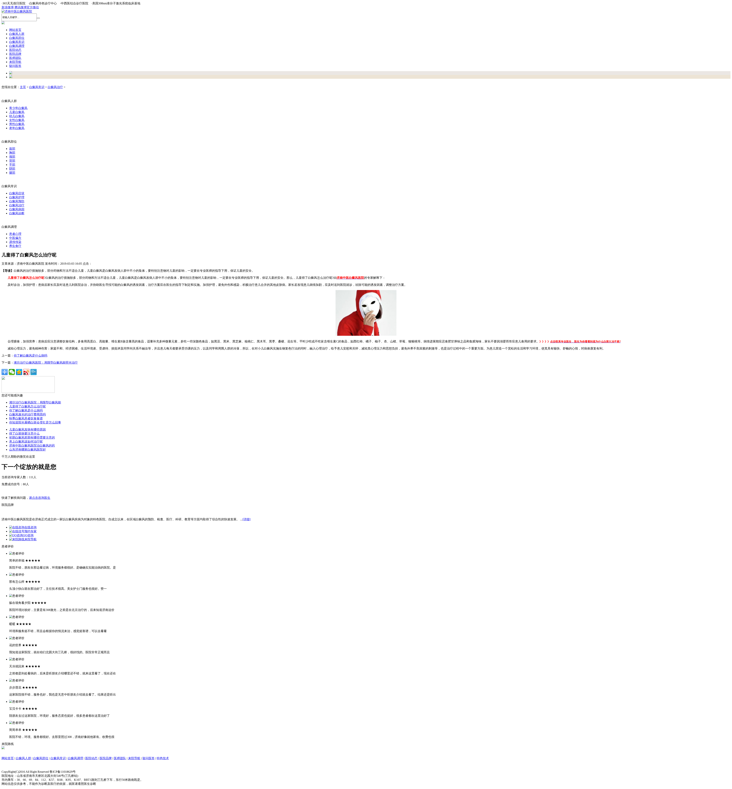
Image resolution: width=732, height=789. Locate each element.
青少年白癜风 (18, 108)
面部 (12, 148)
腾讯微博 (20, 7)
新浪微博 (8, 7)
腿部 (12, 172)
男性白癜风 (16, 124)
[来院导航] (3, 748)
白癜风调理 (75, 758)
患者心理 (15, 233)
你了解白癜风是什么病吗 (30, 355)
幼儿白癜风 (16, 116)
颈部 (12, 156)
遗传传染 (15, 241)
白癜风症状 (16, 193)
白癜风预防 (16, 201)
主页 (23, 87)
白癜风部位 (40, 758)
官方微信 (33, 7)
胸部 (12, 152)
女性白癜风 (16, 120)
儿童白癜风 (16, 112)
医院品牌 (106, 758)
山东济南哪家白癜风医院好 (27, 449)
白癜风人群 (23, 758)
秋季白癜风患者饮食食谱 (26, 418)
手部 (12, 164)
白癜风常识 (36, 87)
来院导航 (30, 539)
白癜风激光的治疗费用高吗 (27, 414)
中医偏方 (15, 237)
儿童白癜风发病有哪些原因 (27, 429)
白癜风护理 (16, 197)
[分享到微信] (12, 372)
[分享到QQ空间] (19, 372)
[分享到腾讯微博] (33, 372)
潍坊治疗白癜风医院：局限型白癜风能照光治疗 (46, 362)
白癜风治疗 (55, 87)
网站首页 (15, 29)
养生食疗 (15, 245)
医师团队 (120, 758)
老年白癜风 (16, 128)
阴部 (12, 168)
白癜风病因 (16, 209)
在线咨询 (30, 527)
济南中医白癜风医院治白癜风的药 (32, 445)
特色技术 (163, 758)
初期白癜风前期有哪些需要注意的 (32, 437)
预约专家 (30, 531)
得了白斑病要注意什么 (24, 433)
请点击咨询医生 (39, 497)
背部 (12, 160)
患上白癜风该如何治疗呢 (26, 441)
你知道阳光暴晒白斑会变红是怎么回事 (35, 422)
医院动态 (91, 758)
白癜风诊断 (16, 213)
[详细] (246, 519)
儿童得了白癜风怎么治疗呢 (27, 406)
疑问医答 (148, 758)
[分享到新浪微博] (26, 372)
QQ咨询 (28, 535)
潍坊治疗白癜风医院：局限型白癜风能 (35, 402)
